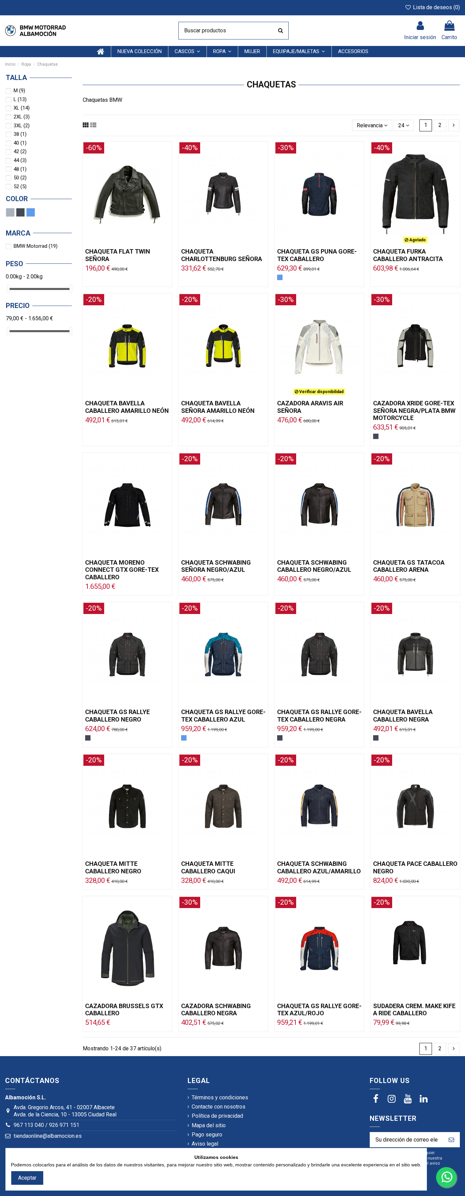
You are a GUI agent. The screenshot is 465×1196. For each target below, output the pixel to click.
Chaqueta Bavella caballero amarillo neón (127, 407)
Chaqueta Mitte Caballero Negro (113, 867)
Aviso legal (205, 1144)
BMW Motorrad (36, 246)
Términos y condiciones (220, 1097)
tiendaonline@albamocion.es (48, 1136)
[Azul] (280, 277)
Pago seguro (207, 1134)
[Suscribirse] (451, 1139)
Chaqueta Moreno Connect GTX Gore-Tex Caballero (122, 570)
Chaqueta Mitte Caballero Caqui (208, 867)
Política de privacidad (217, 1116)
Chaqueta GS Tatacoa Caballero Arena (409, 566)
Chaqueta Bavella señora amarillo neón (218, 407)
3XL (22, 126)
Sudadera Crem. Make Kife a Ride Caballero (414, 1009)
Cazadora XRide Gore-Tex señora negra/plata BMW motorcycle (414, 410)
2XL (22, 117)
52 (20, 186)
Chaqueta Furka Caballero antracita (408, 255)
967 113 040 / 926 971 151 (46, 1125)
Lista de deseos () (436, 7)
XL (22, 108)
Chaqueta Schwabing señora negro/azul (216, 566)
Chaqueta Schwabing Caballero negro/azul (314, 566)
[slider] (8, 289)
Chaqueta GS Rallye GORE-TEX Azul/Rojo (319, 1009)
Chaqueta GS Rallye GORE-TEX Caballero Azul (223, 715)
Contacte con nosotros (218, 1106)
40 (20, 143)
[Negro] (376, 436)
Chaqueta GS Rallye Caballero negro (117, 715)
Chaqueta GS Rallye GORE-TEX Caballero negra (319, 715)
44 (20, 160)
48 (20, 169)
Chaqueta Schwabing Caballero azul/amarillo (319, 867)
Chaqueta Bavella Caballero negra (403, 715)
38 (20, 134)
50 (20, 178)
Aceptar (27, 1178)
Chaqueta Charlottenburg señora (221, 255)
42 (20, 151)
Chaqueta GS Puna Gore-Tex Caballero (317, 255)
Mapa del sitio (209, 1125)
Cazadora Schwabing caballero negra (216, 1009)
